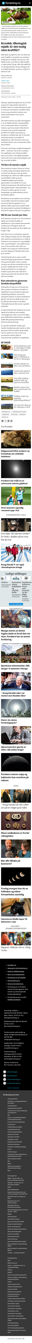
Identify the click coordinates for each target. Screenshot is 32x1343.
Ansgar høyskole (12, 1098)
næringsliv (6, 411)
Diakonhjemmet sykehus (15, 1108)
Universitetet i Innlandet (15, 1308)
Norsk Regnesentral (13, 1236)
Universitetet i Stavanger (15, 1313)
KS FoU (10, 1149)
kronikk (22, 414)
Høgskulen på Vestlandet (15, 1142)
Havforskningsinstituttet (15, 1132)
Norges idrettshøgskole (14, 1231)
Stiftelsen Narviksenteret (15, 1286)
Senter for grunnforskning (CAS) (17, 1275)
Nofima (10, 1214)
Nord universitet (12, 1216)
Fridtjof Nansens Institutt (15, 1127)
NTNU (9, 1187)
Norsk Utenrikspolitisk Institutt (17, 1241)
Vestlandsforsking (13, 1323)
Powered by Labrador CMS (16, 1338)
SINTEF (10, 1272)
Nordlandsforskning (13, 1219)
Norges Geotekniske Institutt (16, 1221)
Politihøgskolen (12, 1258)
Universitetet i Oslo (13, 1311)
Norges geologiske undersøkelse (17, 1229)
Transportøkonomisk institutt (16, 1298)
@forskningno (12, 1072)
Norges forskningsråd (14, 1226)
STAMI (9, 1281)
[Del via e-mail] (11, 421)
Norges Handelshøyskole (15, 1224)
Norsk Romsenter (13, 1239)
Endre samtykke (13, 1088)
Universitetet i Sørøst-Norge (15, 1316)
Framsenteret (11, 1124)
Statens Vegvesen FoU (14, 1284)
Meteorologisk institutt (14, 1158)
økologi (5, 417)
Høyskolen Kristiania (14, 1144)
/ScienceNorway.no (14, 1083)
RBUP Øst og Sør (12, 1263)
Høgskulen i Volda (13, 1139)
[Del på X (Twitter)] (5, 421)
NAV (9, 1161)
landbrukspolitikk (19, 411)
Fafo (9, 1115)
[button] (2, 578)
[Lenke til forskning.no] (14, 2)
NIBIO (9, 1163)
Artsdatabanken (12, 1105)
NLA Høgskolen (12, 1175)
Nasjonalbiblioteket (13, 1189)
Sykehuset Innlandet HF (14, 1291)
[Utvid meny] (30, 3)
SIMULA (10, 1270)
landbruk (5, 414)
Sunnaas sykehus (12, 1289)
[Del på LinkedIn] (8, 421)
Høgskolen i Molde (13, 1134)
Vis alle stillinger (16, 604)
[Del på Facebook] (2, 421)
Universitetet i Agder (13, 1303)
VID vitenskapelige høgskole (16, 1328)
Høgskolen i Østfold (13, 1137)
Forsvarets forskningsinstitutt (16, 1122)
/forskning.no (12, 1076)
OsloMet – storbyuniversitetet (16, 1252)
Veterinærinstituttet (13, 1325)
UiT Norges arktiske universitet (16, 1301)
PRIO (9, 1260)
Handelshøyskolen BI (14, 1129)
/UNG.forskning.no (14, 1079)
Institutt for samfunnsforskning (17, 1146)
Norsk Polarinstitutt (13, 1234)
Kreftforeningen (12, 1152)
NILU (9, 1170)
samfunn (14, 414)
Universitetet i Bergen (14, 1306)
